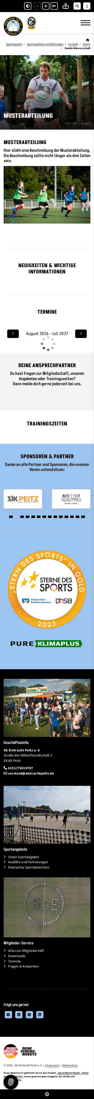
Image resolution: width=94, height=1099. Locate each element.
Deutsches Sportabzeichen (28, 867)
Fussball (73, 44)
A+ (54, 6)
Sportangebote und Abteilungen (45, 44)
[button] (11, 517)
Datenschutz (70, 1065)
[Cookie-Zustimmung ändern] (11, 1082)
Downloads (16, 956)
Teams (86, 44)
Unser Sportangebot (23, 857)
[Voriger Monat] (13, 334)
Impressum (52, 1065)
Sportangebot (14, 44)
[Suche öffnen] (77, 6)
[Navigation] (83, 22)
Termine (14, 961)
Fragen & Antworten (23, 966)
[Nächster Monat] (81, 334)
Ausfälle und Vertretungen (28, 862)
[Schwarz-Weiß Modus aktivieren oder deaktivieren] (27, 6)
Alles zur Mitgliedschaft (26, 950)
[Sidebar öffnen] (86, 6)
